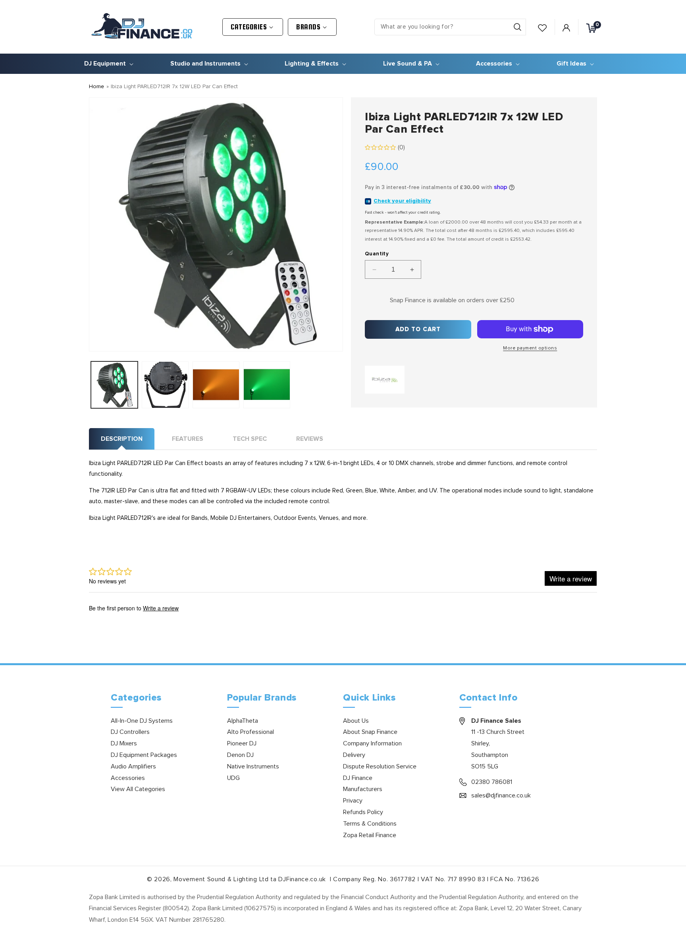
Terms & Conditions (370, 823)
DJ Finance (357, 778)
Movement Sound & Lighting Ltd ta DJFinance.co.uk (250, 879)
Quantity (377, 254)
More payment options (530, 348)
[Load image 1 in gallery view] (114, 384)
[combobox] (450, 27)
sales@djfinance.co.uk (501, 795)
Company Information (372, 743)
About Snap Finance (370, 732)
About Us (356, 721)
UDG (233, 778)
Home (96, 86)
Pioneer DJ (241, 743)
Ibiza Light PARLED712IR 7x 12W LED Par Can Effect (174, 86)
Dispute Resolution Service (379, 766)
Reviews (309, 439)
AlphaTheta (242, 721)
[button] (252, 27)
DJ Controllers (130, 732)
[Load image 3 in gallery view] (216, 384)
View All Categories (138, 789)
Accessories (128, 778)
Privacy (352, 800)
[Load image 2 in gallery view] (165, 384)
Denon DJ (240, 755)
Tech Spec (250, 439)
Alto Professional (250, 732)
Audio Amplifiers (133, 766)
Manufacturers (362, 789)
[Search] (517, 27)
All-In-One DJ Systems (142, 721)
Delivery (354, 755)
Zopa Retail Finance (369, 835)
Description (122, 439)
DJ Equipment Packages (144, 755)
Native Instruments (253, 766)
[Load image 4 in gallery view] (266, 384)
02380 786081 (491, 782)
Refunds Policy (363, 812)
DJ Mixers (124, 743)
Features (187, 439)
